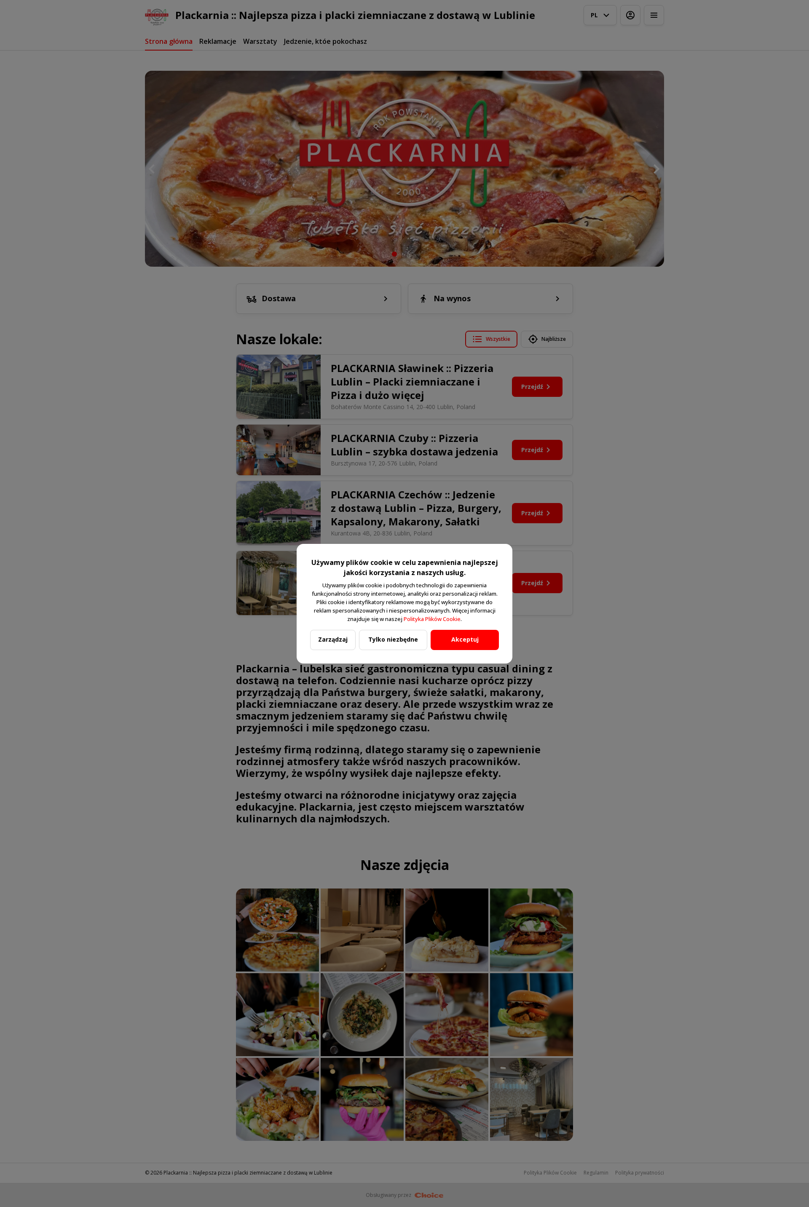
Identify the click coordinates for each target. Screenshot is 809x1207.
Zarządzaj (333, 639)
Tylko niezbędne (393, 639)
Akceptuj (465, 639)
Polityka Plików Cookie (432, 619)
